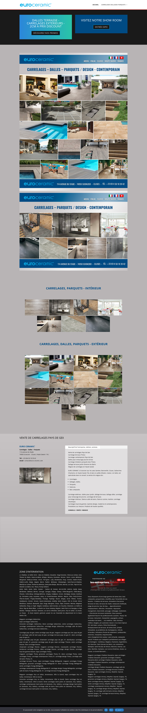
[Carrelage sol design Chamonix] (86, 307)
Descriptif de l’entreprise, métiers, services (82, 447)
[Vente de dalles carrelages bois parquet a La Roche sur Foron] (61, 396)
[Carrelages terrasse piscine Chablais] (86, 379)
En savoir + (119, 710)
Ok (106, 710)
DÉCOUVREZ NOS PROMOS (45, 33)
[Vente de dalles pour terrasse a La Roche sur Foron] (86, 396)
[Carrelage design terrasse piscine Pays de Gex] (61, 363)
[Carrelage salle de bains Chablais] (61, 307)
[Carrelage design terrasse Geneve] (37, 363)
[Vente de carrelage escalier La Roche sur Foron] (37, 396)
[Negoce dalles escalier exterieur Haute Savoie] (110, 379)
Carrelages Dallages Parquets (113, 5)
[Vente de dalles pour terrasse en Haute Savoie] (110, 396)
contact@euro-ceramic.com (33, 461)
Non (111, 710)
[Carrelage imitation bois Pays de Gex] (110, 363)
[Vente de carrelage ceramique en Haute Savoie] (49, 324)
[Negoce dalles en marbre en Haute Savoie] (110, 307)
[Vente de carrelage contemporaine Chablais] (74, 324)
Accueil (96, 5)
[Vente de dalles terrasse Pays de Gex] (74, 412)
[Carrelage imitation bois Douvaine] (37, 307)
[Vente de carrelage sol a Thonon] (98, 324)
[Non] (145, 710)
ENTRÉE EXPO (101, 27)
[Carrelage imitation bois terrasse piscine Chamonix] (37, 379)
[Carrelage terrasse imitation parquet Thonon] (61, 379)
